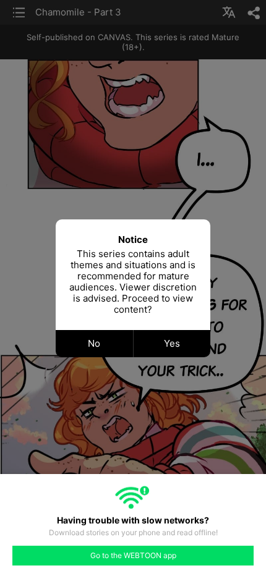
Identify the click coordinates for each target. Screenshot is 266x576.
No (94, 343)
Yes (172, 343)
